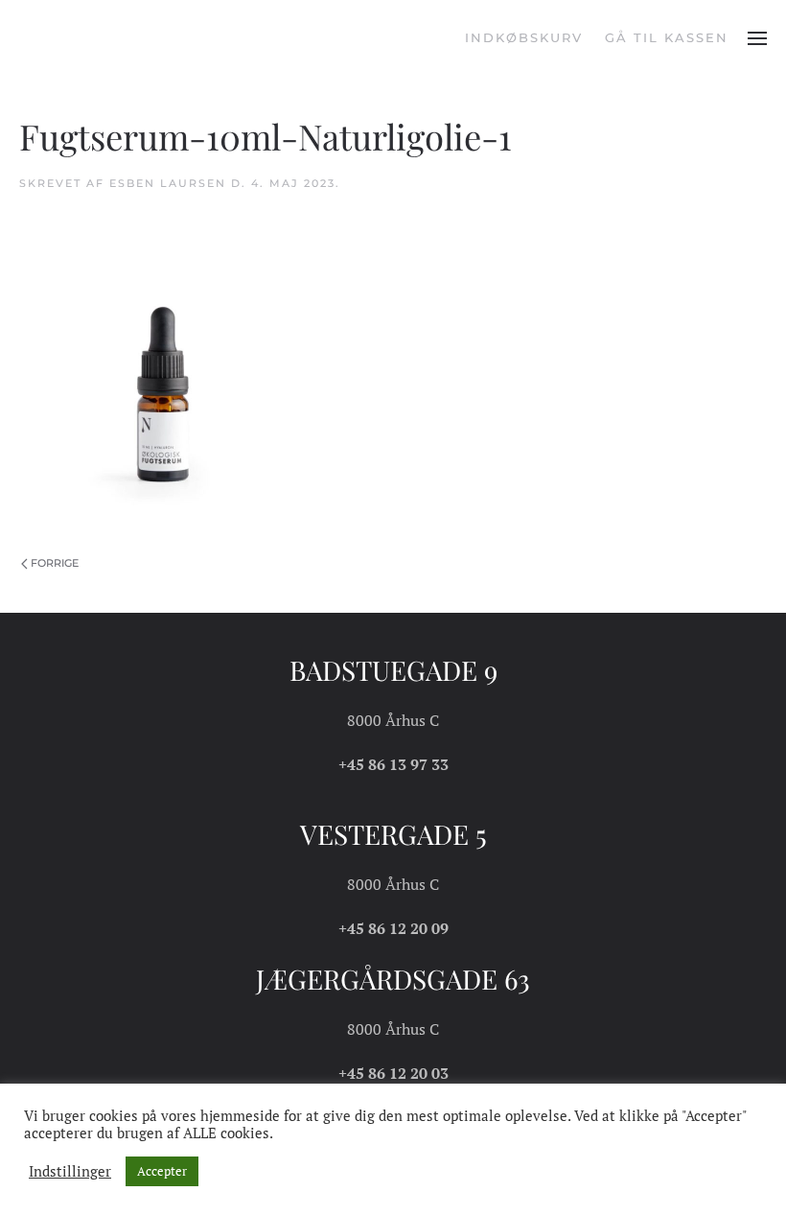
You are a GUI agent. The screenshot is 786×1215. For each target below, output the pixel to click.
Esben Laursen (167, 183)
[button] (757, 38)
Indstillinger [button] (70, 1171)
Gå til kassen (666, 37)
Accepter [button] (162, 1171)
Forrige (55, 563)
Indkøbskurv (524, 37)
